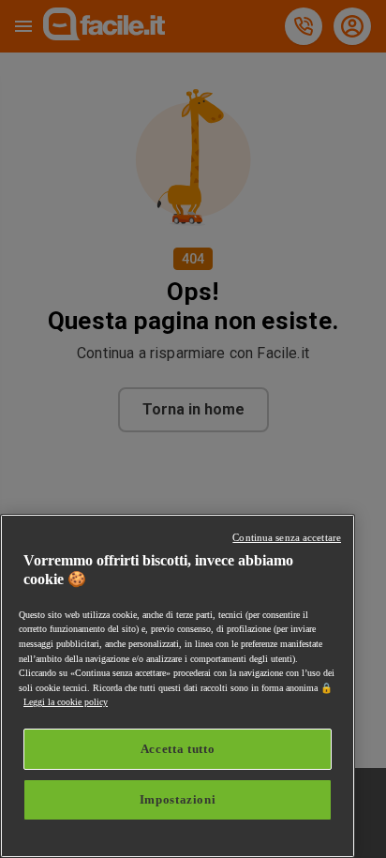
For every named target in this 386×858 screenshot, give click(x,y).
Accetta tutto (178, 749)
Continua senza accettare (286, 537)
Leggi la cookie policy (65, 702)
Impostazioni (178, 799)
